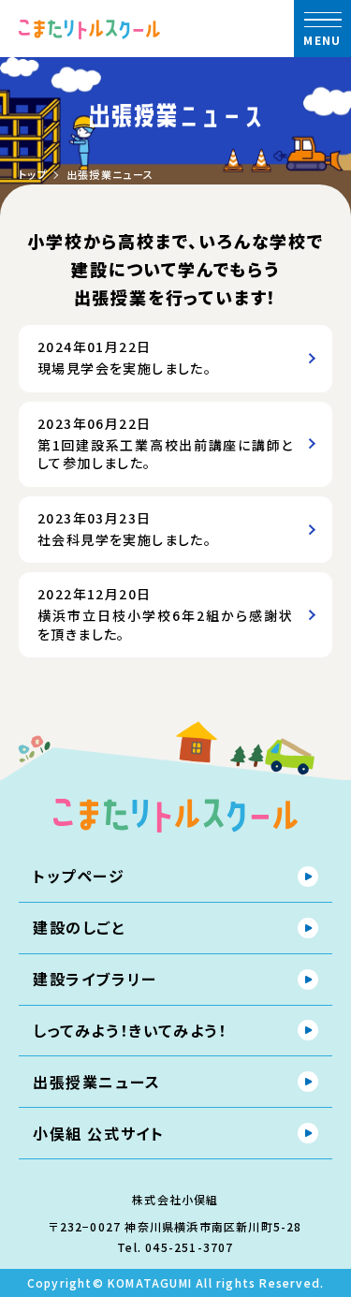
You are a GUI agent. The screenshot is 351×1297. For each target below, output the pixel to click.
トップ (33, 175)
